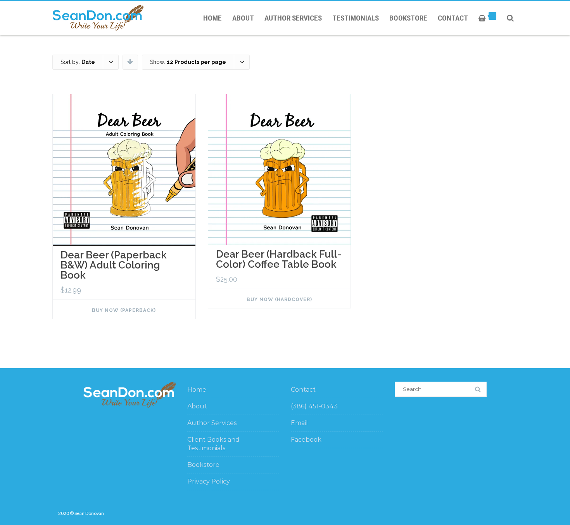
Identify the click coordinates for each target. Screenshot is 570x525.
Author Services (293, 18)
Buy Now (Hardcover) (279, 299)
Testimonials (355, 18)
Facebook (306, 439)
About (243, 18)
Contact (453, 18)
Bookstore (408, 18)
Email (299, 423)
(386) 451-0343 (314, 406)
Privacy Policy (208, 481)
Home (212, 18)
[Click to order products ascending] (130, 62)
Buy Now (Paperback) (124, 310)
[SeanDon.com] (99, 17)
